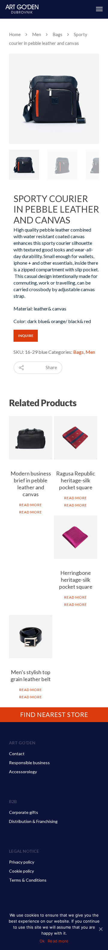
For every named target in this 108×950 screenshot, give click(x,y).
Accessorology (23, 771)
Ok (42, 941)
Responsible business (29, 762)
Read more (30, 505)
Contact (17, 753)
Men (36, 34)
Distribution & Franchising (33, 821)
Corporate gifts (23, 812)
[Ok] (101, 929)
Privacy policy (21, 861)
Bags (57, 34)
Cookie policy (21, 871)
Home (15, 34)
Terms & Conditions (27, 880)
